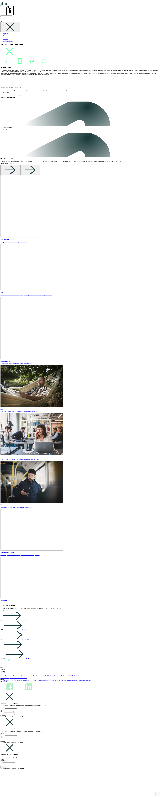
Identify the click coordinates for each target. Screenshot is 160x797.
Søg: (1, 21)
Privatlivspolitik (23, 680)
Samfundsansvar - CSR (9, 675)
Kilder (84, 680)
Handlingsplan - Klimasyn (77, 675)
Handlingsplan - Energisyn (66, 675)
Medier (4, 34)
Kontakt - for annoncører (16, 678)
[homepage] (4, 5)
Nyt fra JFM (5, 39)
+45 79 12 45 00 (25, 639)
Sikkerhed (73, 680)
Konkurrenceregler (89, 680)
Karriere (4, 35)
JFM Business (6, 33)
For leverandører (6, 40)
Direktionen (2, 675)
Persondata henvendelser (37, 680)
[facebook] (9, 691)
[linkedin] (28, 691)
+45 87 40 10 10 (25, 648)
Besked (1, 714)
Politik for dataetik (16, 680)
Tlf (1, 711)
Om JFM (5, 36)
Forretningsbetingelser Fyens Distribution (63, 680)
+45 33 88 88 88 (27, 658)
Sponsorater (16, 675)
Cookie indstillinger (79, 680)
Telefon (2, 737)
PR (22, 678)
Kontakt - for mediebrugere (5, 678)
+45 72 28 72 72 (24, 620)
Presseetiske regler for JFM (43, 675)
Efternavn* (2, 709)
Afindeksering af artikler (8, 41)
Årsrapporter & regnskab (33, 675)
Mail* (1, 710)
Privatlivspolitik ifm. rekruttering (48, 680)
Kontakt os (2, 610)
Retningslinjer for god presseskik (54, 675)
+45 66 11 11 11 (25, 629)
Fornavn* (2, 707)
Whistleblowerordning (23, 675)
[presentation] (6, 16)
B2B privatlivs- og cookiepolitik (6, 680)
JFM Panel (25, 678)
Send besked (3, 715)
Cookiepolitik (29, 680)
